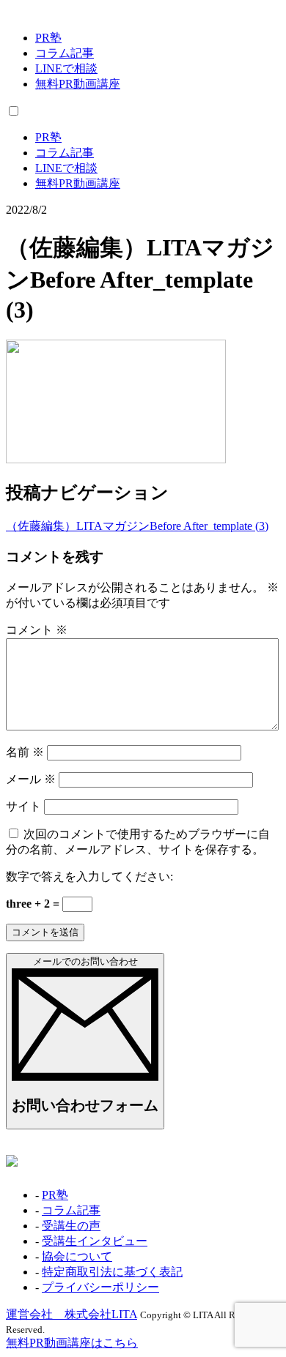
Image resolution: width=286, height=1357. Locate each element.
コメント (36, 630)
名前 (25, 752)
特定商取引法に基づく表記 (112, 1272)
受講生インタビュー (94, 1241)
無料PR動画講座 (77, 84)
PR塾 (48, 37)
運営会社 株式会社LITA (71, 1314)
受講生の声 (71, 1225)
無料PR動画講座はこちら (72, 1343)
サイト (23, 806)
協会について (77, 1256)
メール (31, 779)
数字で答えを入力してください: (89, 876)
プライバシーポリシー (100, 1287)
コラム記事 (64, 53)
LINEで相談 (66, 68)
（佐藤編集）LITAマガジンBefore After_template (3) (137, 526)
